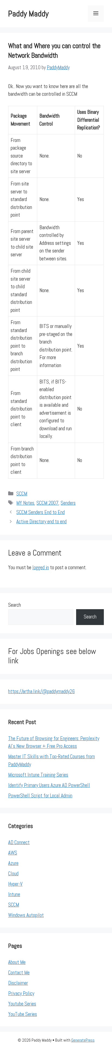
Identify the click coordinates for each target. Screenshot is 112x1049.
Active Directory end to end (41, 521)
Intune (14, 894)
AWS (12, 852)
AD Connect (19, 842)
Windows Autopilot (26, 915)
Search (14, 604)
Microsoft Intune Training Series (38, 774)
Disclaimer (18, 983)
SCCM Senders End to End (40, 512)
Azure (13, 863)
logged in (40, 567)
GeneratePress (83, 1040)
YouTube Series (22, 1014)
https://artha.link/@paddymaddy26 (41, 691)
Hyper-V (15, 884)
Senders (68, 502)
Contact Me (19, 972)
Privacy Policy (21, 993)
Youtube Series (22, 1003)
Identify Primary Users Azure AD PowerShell (49, 785)
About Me (17, 962)
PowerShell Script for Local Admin (40, 795)
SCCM (21, 493)
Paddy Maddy (28, 13)
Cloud (13, 873)
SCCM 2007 (47, 502)
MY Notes (25, 502)
